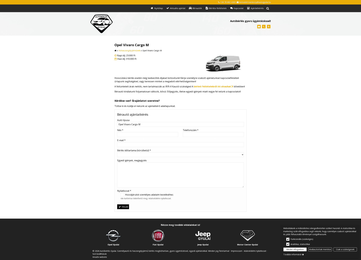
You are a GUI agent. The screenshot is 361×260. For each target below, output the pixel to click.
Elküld (124, 206)
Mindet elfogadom (295, 249)
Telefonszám (190, 130)
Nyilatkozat (124, 190)
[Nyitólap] (130, 23)
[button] (267, 8)
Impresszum (236, 251)
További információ (292, 254)
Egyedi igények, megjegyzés (132, 160)
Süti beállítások (100, 254)
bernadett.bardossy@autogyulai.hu (255, 2)
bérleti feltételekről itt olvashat (212, 86)
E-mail (121, 140)
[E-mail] (259, 27)
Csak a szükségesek (345, 249)
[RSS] (269, 27)
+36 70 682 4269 (228, 2)
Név (120, 130)
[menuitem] (267, 8)
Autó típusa (123, 120)
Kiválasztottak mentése (320, 249)
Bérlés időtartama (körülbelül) (134, 150)
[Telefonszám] (264, 27)
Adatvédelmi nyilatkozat (159, 198)
